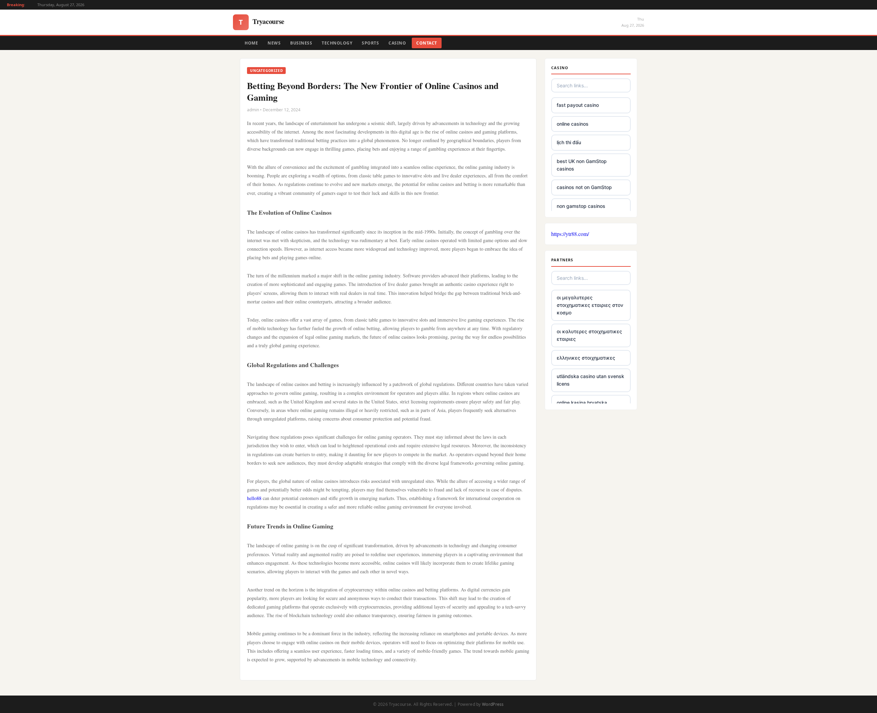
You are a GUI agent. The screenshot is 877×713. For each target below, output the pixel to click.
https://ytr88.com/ (570, 233)
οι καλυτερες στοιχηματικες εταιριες (589, 335)
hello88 (254, 498)
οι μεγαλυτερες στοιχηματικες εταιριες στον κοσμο (590, 305)
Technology (337, 43)
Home (251, 43)
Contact (426, 43)
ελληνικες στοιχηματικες (586, 358)
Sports (370, 43)
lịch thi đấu (569, 142)
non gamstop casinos (581, 206)
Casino (397, 43)
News (274, 43)
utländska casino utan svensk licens (590, 380)
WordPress (493, 704)
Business (301, 43)
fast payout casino (578, 105)
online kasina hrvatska (582, 402)
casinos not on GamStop (584, 187)
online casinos (573, 124)
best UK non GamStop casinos (582, 165)
